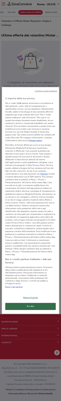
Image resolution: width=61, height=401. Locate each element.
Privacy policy (35, 140)
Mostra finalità (30, 297)
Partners (44, 174)
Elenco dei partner (14, 287)
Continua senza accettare (46, 91)
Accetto (30, 306)
